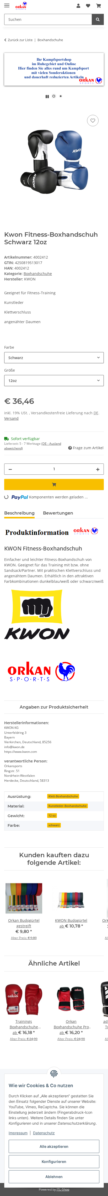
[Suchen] (98, 19)
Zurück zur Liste (20, 39)
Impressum (18, 1133)
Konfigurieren (54, 1161)
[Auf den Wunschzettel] (93, 120)
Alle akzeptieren (54, 1146)
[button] (78, 6)
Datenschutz (44, 1133)
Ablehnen (54, 1176)
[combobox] (54, 357)
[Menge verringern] (10, 469)
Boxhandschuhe (38, 273)
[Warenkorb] (98, 6)
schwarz (54, 825)
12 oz (52, 815)
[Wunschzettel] (88, 6)
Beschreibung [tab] (19, 513)
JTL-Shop (63, 1189)
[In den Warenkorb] (8, 108)
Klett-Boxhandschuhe (63, 796)
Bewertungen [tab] (58, 513)
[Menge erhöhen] (98, 469)
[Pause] (47, 96)
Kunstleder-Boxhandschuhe (67, 806)
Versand (11, 418)
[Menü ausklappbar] (6, 3)
